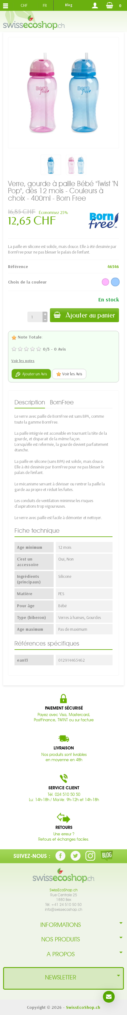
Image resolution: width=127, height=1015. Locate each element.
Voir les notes (23, 360)
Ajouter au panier (90, 315)
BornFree (62, 402)
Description (29, 402)
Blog (68, 5)
